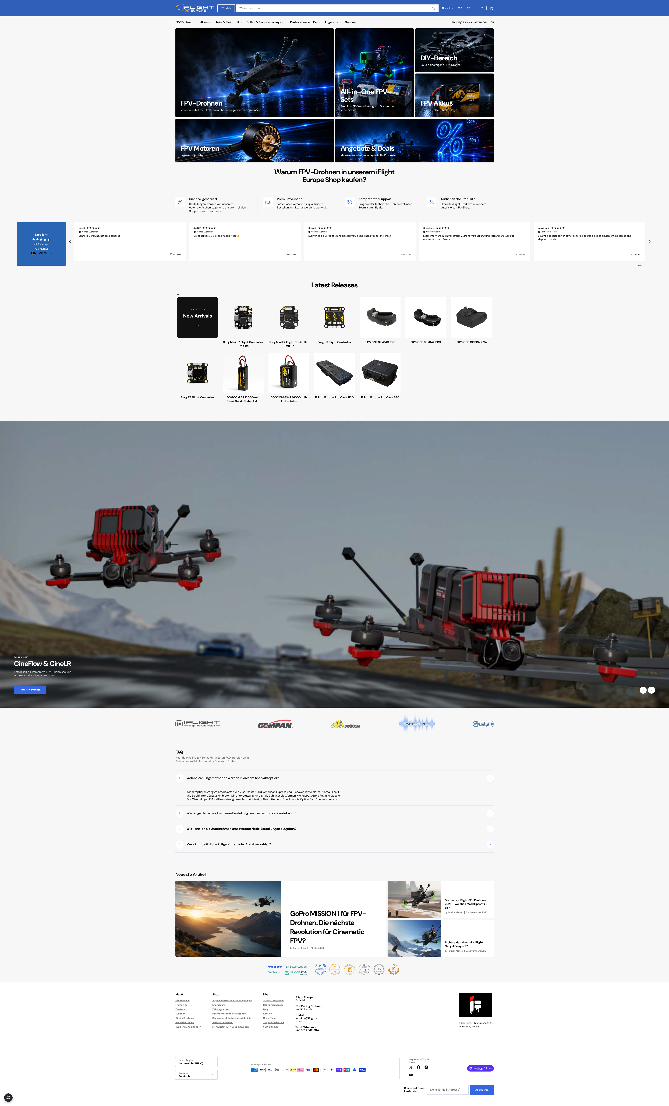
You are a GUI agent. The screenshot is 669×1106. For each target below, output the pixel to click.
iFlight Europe (479, 1022)
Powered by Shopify (469, 1026)
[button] (490, 8)
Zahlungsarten (220, 1009)
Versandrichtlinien (222, 1022)
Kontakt (267, 1013)
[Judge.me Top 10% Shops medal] (393, 969)
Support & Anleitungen (188, 1026)
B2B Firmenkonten (273, 1004)
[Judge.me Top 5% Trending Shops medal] (379, 969)
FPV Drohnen (182, 1000)
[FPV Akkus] (454, 95)
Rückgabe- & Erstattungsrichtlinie (231, 1018)
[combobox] (337, 8)
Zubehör (180, 1013)
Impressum (218, 1004)
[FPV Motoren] (254, 140)
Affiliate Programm (273, 1000)
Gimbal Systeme (184, 1018)
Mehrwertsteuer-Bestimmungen (230, 1026)
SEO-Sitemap (271, 1026)
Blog (265, 1009)
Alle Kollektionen (184, 1022)
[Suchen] (434, 8)
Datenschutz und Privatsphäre (229, 1013)
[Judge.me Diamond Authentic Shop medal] (320, 969)
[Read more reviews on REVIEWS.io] (41, 253)
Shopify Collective (273, 1022)
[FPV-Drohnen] (254, 72)
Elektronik (181, 1009)
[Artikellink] (280, 919)
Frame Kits (181, 1004)
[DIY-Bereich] (454, 50)
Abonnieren (482, 1089)
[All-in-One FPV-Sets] (374, 72)
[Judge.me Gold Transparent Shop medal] (335, 969)
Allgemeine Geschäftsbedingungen (232, 1000)
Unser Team (269, 1018)
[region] (360, 241)
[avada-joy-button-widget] (8, 1097)
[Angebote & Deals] (414, 140)
